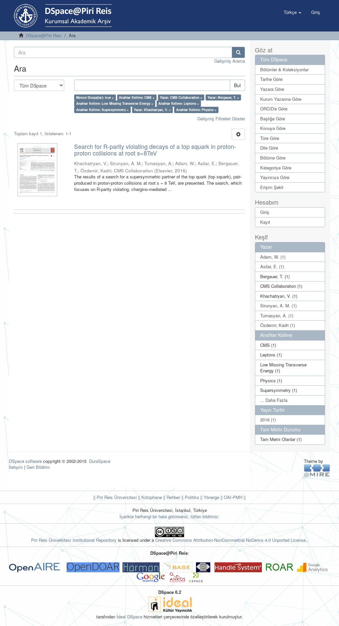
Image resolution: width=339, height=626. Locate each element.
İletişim (16, 467)
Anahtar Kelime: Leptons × (178, 103)
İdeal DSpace (129, 616)
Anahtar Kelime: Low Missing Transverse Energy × (114, 103)
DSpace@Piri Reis (44, 35)
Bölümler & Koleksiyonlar (284, 69)
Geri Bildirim (38, 467)
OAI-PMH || (234, 497)
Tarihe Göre (271, 79)
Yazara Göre (272, 89)
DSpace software (25, 461)
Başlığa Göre (272, 118)
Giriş (264, 212)
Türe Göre (269, 138)
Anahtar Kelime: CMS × (137, 97)
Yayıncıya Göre (274, 177)
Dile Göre (269, 148)
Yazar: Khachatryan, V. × (152, 109)
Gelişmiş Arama (229, 61)
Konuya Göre (272, 128)
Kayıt (265, 222)
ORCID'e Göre (273, 108)
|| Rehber (171, 497)
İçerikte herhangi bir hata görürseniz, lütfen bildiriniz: (169, 516)
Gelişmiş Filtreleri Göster (221, 118)
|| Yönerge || (210, 497)
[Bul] (238, 52)
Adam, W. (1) (272, 257)
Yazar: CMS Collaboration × (181, 97)
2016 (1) (268, 419)
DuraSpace (99, 461)
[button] (292, 12)
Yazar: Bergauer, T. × (223, 97)
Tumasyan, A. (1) (276, 315)
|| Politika (189, 497)
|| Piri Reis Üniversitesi (115, 497)
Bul (237, 85)
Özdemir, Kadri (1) (277, 325)
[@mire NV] (317, 470)
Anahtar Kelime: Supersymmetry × (102, 109)
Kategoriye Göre (275, 167)
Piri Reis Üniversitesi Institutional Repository (74, 540)
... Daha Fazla (273, 400)
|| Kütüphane (149, 497)
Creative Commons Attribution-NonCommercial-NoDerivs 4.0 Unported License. (231, 540)
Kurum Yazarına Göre (280, 99)
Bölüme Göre (272, 158)
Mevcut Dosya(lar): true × (95, 97)
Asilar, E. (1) (272, 266)
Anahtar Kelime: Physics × (196, 109)
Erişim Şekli (271, 187)
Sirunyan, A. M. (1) (278, 305)
